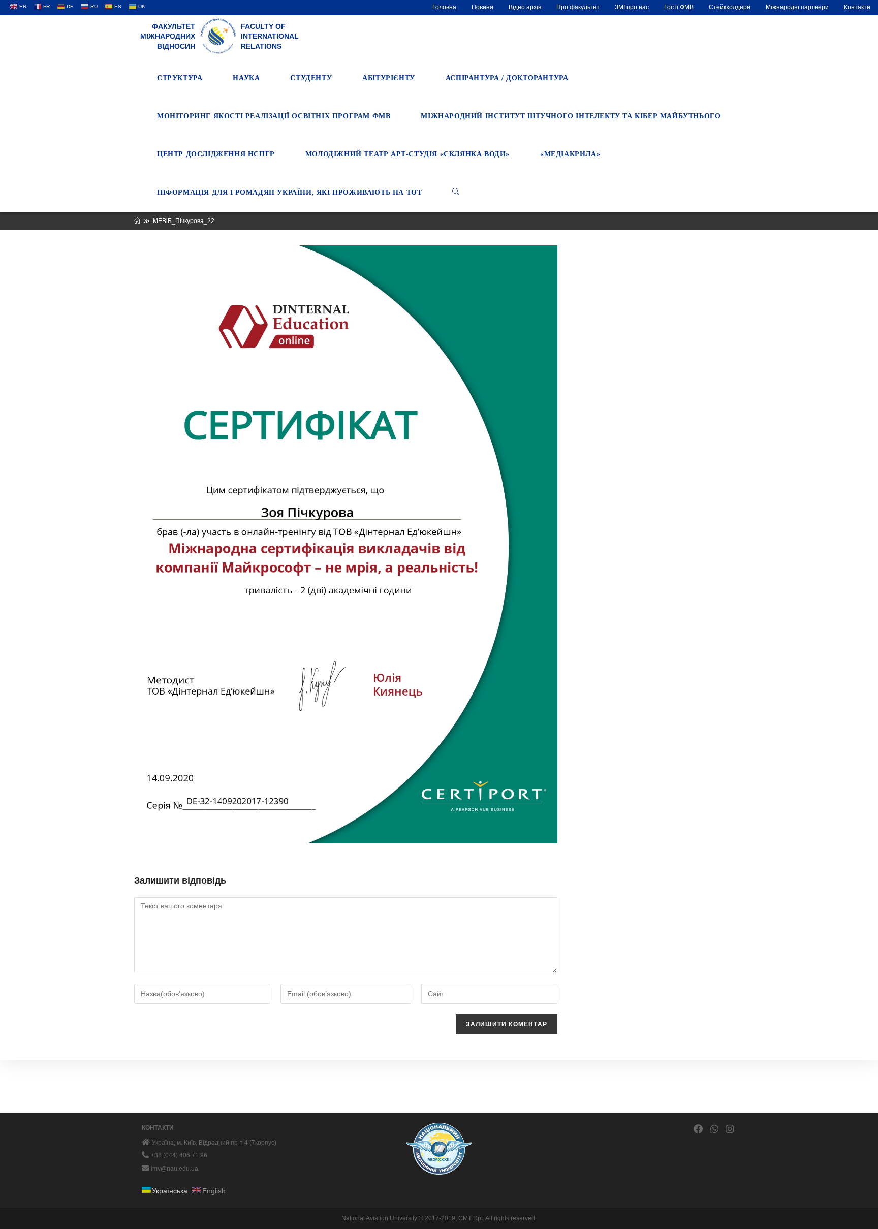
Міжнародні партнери (797, 7)
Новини (482, 7)
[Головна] (137, 221)
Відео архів (525, 7)
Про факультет (578, 7)
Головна (444, 7)
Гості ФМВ (679, 7)
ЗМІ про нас (632, 7)
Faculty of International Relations (270, 36)
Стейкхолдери (729, 7)
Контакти (857, 7)
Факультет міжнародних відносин (167, 36)
